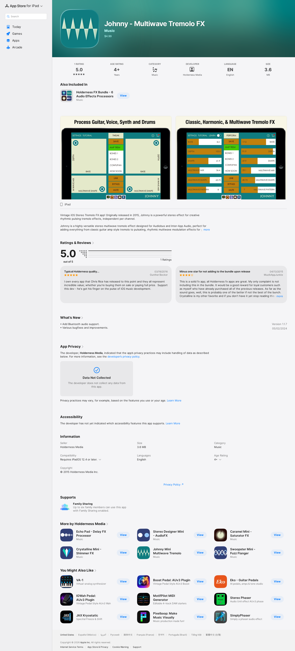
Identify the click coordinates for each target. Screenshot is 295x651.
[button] (26, 27)
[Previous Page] (56, 157)
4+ (216, 459)
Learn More (174, 400)
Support (137, 647)
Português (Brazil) (178, 635)
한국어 (161, 635)
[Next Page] (291, 157)
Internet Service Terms (71, 647)
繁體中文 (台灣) (213, 635)
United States (67, 635)
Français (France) (145, 635)
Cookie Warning (120, 647)
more (206, 229)
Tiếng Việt (196, 635)
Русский (114, 635)
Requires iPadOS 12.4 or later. (78, 459)
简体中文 (128, 635)
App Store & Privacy (97, 647)
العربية (103, 635)
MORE (280, 296)
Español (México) (87, 635)
